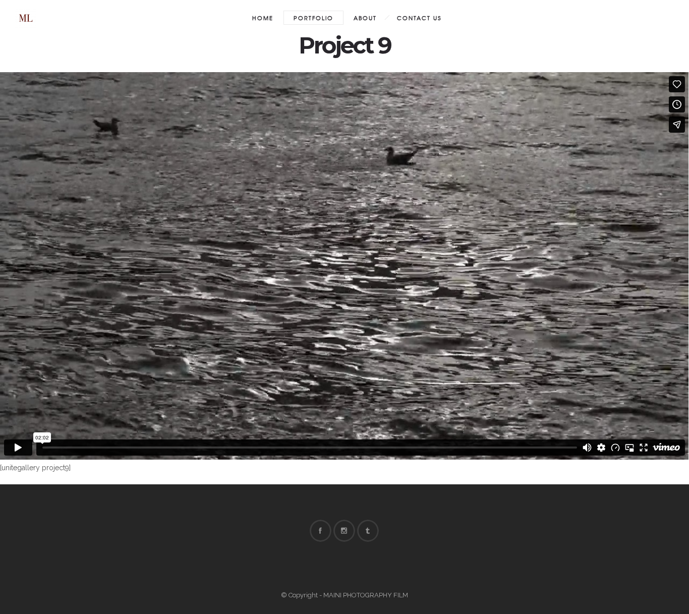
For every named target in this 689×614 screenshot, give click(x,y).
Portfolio (313, 18)
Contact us (419, 18)
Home (262, 18)
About (365, 18)
